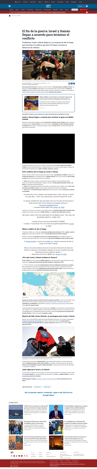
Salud (61, 9)
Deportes (47, 2)
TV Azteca (25, 2)
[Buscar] (87, 6)
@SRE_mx (49, 241)
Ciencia (66, 9)
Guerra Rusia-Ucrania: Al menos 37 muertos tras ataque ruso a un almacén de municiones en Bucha (75, 437)
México (17, 9)
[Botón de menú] (9, 6)
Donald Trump (38, 386)
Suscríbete (74, 9)
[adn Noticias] (48, 6)
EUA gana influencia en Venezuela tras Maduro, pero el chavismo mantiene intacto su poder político (35, 422)
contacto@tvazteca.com (79, 454)
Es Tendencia (30, 9)
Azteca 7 (40, 2)
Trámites (11, 9)
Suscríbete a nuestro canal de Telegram (46, 379)
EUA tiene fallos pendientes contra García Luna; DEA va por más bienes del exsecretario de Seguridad (35, 437)
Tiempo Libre (38, 9)
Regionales (73, 2)
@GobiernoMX (31, 241)
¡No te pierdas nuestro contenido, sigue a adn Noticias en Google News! (48, 393)
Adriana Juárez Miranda (33, 84)
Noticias (53, 2)
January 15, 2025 (58, 207)
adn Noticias (60, 2)
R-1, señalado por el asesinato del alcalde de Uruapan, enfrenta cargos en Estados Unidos (75, 422)
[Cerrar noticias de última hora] (87, 12)
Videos (67, 2)
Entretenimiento (47, 9)
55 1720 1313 (76, 455)
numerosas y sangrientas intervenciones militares (57, 303)
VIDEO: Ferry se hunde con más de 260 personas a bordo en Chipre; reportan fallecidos (36, 407)
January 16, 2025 (61, 254)
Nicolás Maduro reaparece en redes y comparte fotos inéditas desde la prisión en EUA (76, 407)
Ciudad (23, 9)
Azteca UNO (33, 2)
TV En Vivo (85, 9)
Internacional (14, 15)
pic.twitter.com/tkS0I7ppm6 (48, 205)
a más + (81, 2)
